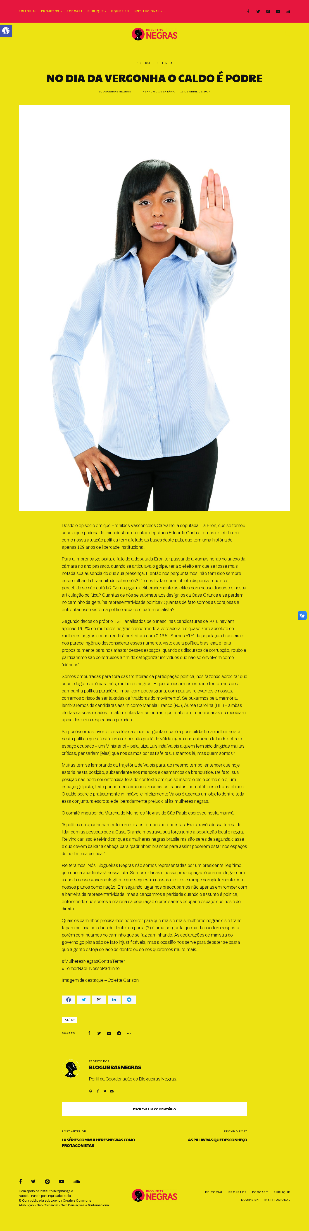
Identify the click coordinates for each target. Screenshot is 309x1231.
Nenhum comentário (159, 91)
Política (143, 63)
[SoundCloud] (288, 11)
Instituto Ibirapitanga (55, 1191)
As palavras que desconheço (217, 1139)
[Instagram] (268, 11)
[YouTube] (278, 11)
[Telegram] (119, 1033)
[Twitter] (258, 11)
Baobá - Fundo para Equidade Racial (45, 1196)
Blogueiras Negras (115, 91)
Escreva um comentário (154, 1109)
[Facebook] (248, 11)
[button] (6, 31)
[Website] (91, 1091)
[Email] (109, 1033)
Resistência (163, 63)
